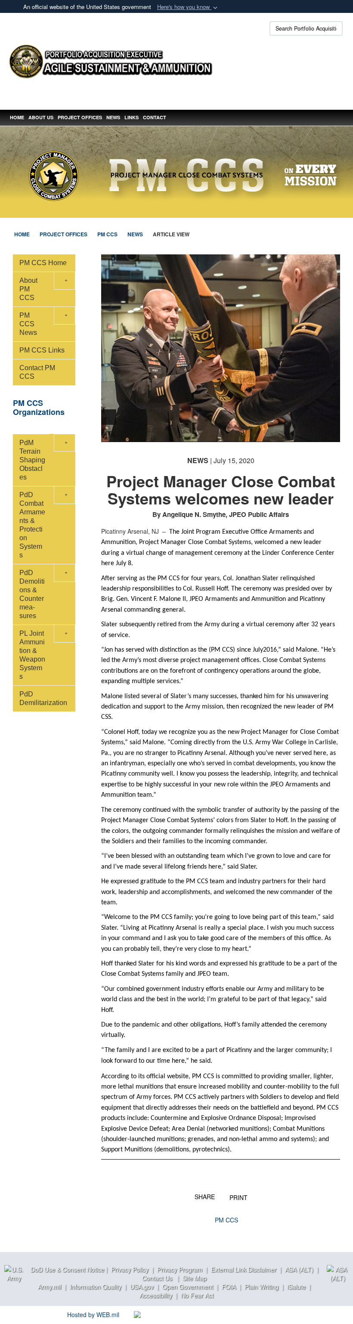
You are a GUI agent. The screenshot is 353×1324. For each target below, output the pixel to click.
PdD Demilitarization (43, 698)
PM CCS (226, 1220)
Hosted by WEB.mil (93, 1314)
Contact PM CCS (37, 372)
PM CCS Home (43, 262)
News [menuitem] (113, 117)
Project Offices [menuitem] (80, 117)
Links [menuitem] (131, 117)
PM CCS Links (42, 350)
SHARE (205, 1196)
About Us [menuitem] (40, 117)
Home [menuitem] (17, 117)
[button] (188, 7)
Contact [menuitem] (154, 117)
